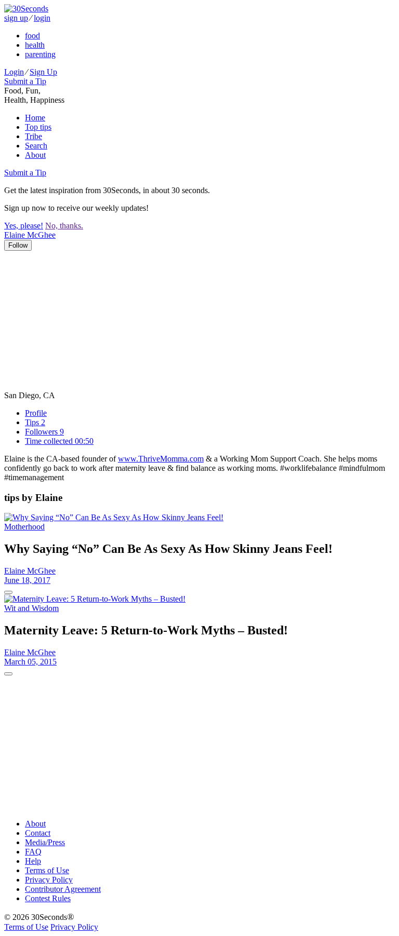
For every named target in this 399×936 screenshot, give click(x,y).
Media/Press (45, 842)
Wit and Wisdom (31, 608)
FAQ (33, 851)
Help (33, 861)
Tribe (33, 136)
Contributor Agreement (63, 889)
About (35, 155)
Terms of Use (47, 870)
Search (36, 145)
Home (35, 117)
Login (14, 71)
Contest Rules (48, 898)
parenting (40, 54)
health (35, 44)
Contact (37, 833)
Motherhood (24, 526)
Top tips (38, 127)
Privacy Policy (49, 879)
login (42, 17)
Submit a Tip (25, 81)
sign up (16, 17)
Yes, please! (23, 225)
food (32, 35)
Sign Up (43, 71)
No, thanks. (64, 225)
